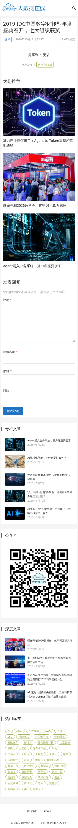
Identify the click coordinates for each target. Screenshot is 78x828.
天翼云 (53, 754)
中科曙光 (59, 737)
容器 (26, 760)
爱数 (57, 777)
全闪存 (23, 748)
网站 (6, 390)
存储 (65, 754)
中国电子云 (41, 737)
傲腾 (10, 748)
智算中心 (57, 771)
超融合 (11, 789)
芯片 (40, 783)
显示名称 (10, 352)
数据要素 (26, 771)
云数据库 (13, 742)
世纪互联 (24, 737)
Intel (60, 731)
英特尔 (53, 783)
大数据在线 (27, 823)
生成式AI (13, 783)
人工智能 (65, 742)
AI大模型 (34, 731)
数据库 (44, 766)
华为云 (11, 754)
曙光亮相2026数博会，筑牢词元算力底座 (34, 205)
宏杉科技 (13, 760)
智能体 (11, 777)
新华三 (42, 771)
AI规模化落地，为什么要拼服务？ (46, 457)
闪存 (24, 789)
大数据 (25, 754)
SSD (10, 737)
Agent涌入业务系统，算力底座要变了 (32, 265)
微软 (38, 760)
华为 (54, 748)
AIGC (19, 731)
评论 (7, 300)
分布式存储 (39, 748)
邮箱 (7, 371)
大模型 (39, 754)
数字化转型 (45, 65)
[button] (66, 9)
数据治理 (59, 766)
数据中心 (29, 766)
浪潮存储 (43, 777)
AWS (48, 731)
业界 (7, 39)
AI (9, 731)
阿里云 (37, 789)
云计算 (28, 742)
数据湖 (11, 771)
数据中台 (13, 766)
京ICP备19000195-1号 (53, 823)
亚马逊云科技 (46, 742)
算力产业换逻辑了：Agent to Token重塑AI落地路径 (38, 143)
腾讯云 (28, 783)
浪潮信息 (26, 777)
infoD (47, 811)
